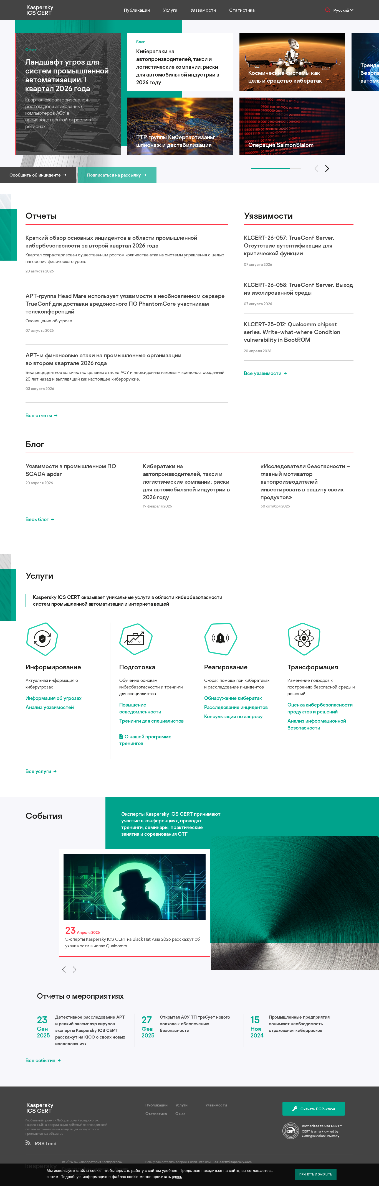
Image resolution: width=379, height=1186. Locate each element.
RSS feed (44, 1143)
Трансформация (312, 667)
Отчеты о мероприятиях (80, 995)
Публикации (137, 10)
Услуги (170, 10)
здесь (177, 1176)
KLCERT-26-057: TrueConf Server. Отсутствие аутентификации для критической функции (289, 245)
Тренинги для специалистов (151, 721)
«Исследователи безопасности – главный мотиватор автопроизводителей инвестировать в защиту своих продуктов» (305, 481)
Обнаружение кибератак (233, 698)
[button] (327, 168)
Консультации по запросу (233, 716)
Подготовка (137, 667)
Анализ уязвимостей (50, 707)
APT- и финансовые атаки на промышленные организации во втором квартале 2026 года (103, 358)
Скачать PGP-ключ (317, 1108)
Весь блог (37, 519)
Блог (35, 443)
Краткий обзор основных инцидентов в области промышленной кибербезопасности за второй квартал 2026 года (111, 241)
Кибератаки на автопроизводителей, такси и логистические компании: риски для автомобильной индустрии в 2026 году (186, 481)
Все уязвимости (262, 373)
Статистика (242, 10)
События (44, 815)
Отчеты (41, 215)
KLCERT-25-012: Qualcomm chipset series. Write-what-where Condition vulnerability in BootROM (292, 331)
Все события (40, 1060)
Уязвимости (203, 10)
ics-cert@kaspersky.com (233, 1162)
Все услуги (38, 771)
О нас (180, 1113)
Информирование (53, 667)
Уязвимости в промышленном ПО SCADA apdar (71, 469)
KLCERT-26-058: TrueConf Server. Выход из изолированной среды (298, 288)
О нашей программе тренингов (145, 739)
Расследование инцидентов (236, 707)
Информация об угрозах (54, 698)
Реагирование (225, 667)
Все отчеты (39, 415)
